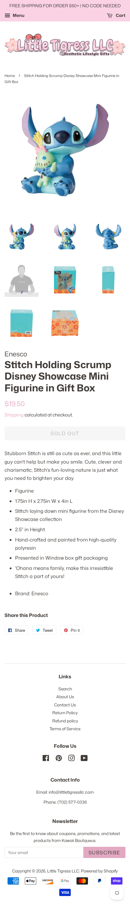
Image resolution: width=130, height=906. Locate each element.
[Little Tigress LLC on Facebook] (45, 759)
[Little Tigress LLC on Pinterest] (58, 759)
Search (65, 689)
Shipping (14, 415)
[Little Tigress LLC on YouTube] (84, 759)
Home (10, 75)
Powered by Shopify (99, 871)
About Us (65, 696)
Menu (18, 15)
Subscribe (104, 852)
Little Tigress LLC (63, 871)
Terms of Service (65, 728)
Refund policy (65, 721)
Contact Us (65, 705)
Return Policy (65, 712)
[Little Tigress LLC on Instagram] (71, 759)
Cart (120, 15)
